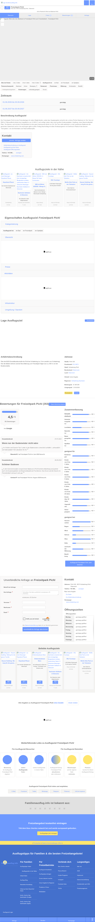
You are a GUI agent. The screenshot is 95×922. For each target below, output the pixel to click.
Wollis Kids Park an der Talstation (71, 183)
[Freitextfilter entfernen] (87, 3)
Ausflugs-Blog (24, 880)
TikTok (60, 888)
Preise (7, 267)
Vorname (7, 602)
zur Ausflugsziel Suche (2, 7)
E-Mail (13, 791)
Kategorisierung (11, 224)
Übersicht (10, 15)
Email (6, 612)
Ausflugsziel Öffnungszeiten (11, 149)
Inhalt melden (73, 703)
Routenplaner (90, 320)
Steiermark (76, 370)
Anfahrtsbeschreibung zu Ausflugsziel (14, 145)
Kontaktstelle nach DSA (83, 884)
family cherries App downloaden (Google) (25, 896)
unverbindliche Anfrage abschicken (36, 629)
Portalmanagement (82, 888)
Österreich (72, 373)
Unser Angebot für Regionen (46, 883)
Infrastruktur (10, 303)
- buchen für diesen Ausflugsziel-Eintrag (87, 770)
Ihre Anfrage (8, 592)
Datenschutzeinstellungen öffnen (52, 843)
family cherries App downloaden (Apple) (25, 902)
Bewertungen (67, 15)
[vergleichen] (2, 24)
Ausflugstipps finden (25, 866)
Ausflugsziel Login (8, 912)
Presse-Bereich (62, 871)
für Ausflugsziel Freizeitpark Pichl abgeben (7, 771)
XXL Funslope (55, 180)
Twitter (34, 791)
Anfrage (86, 15)
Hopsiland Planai (8, 182)
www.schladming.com (17, 156)
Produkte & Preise (44, 887)
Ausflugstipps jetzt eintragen (48, 833)
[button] (47, 49)
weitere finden (23, 770)
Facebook (24, 791)
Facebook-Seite (62, 884)
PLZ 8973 (75, 364)
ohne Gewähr (59, 703)
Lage (29, 15)
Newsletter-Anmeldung (26, 884)
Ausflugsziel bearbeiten (45, 869)
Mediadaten (42, 891)
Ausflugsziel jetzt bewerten (81, 563)
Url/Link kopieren (80, 791)
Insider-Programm (63, 875)
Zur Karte (68, 594)
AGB (78, 871)
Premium (91, 171)
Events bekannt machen (45, 878)
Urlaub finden (23, 875)
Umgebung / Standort (13, 310)
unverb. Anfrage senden (17, 140)
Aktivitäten (8, 273)
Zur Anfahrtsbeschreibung (73, 597)
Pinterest (66, 791)
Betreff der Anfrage (10, 587)
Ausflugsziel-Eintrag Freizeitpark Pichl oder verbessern (56, 771)
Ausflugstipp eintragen (45, 874)
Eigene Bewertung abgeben (58, 404)
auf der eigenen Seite (71, 771)
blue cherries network (63, 866)
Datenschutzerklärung (31, 625)
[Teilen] (88, 919)
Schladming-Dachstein (78, 381)
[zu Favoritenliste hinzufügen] (2, 20)
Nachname (7, 607)
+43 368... (10, 152)
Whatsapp (45, 791)
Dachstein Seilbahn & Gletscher (24, 194)
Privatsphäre (37, 843)
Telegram (56, 791)
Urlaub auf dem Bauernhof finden (27, 890)
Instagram (60, 879)
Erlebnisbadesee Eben (39, 660)
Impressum (80, 875)
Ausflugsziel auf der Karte (11, 147)
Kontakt (77, 393)
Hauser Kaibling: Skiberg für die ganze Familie (86, 183)
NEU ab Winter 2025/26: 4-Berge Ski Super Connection (39, 186)
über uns (79, 866)
